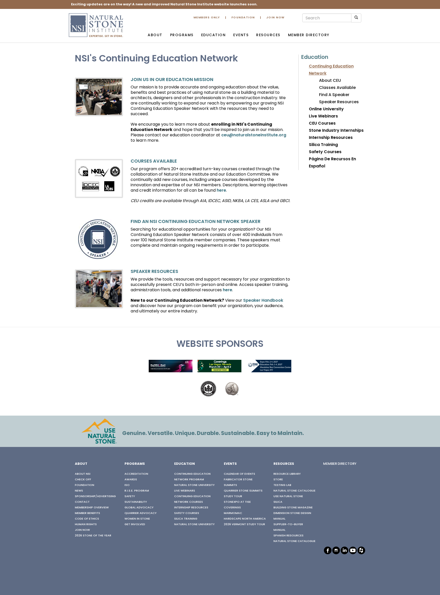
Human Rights (86, 524)
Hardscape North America (245, 519)
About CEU (330, 80)
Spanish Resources (288, 535)
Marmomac (233, 513)
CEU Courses (322, 123)
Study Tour (233, 496)
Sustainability (136, 502)
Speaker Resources (339, 102)
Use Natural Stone (288, 496)
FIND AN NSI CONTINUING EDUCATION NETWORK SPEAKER (195, 222)
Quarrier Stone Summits (243, 490)
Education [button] (213, 35)
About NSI (82, 474)
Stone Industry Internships (336, 130)
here (221, 190)
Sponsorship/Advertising (95, 496)
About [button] (155, 35)
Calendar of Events (239, 474)
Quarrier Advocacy (141, 513)
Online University (326, 109)
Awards (131, 479)
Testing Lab (282, 485)
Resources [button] (268, 35)
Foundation (243, 17)
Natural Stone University (194, 485)
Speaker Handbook (263, 300)
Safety (130, 496)
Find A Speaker (334, 95)
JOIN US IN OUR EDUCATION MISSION (172, 80)
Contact (82, 502)
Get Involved (135, 524)
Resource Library (287, 474)
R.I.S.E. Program (137, 490)
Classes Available (337, 88)
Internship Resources (331, 138)
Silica (277, 502)
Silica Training (323, 145)
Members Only (207, 17)
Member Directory (308, 35)
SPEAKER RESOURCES (154, 272)
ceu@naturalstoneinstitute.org (253, 135)
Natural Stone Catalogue (294, 490)
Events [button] (241, 35)
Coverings (232, 507)
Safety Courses (325, 152)
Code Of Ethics (87, 519)
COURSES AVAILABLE (154, 161)
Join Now (275, 17)
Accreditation (136, 474)
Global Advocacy (139, 507)
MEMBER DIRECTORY (339, 464)
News (79, 490)
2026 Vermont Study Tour (244, 524)
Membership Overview (92, 507)
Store (278, 479)
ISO (127, 485)
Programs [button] (182, 35)
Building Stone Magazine (293, 507)
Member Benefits (87, 513)
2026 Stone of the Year (93, 535)
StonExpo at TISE (237, 502)
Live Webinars (323, 116)
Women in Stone (137, 519)
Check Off (83, 479)
